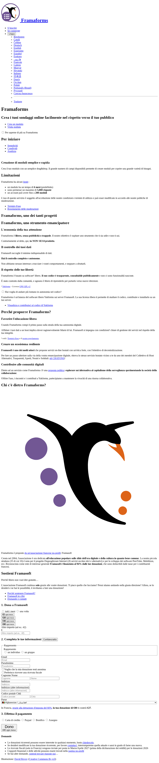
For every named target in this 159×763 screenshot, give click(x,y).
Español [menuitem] (18, 53)
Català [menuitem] (17, 39)
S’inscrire (12, 28)
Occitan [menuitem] (17, 82)
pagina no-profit (76, 751)
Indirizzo (5, 681)
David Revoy (21, 759)
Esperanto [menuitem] (18, 50)
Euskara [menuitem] (18, 56)
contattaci (72, 745)
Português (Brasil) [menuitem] (22, 88)
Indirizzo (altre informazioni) (15, 687)
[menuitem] (18, 101)
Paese (4, 699)
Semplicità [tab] (12, 145)
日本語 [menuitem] (17, 76)
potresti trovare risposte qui (42, 753)
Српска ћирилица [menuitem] (23, 93)
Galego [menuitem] (17, 65)
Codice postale (8, 693)
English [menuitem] (17, 48)
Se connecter (13, 30)
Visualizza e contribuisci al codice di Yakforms (30, 305)
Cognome (6, 675)
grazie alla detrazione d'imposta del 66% (32, 708)
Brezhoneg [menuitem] (19, 36)
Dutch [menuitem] (17, 79)
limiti (25, 182)
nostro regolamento (31, 338)
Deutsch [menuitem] (18, 45)
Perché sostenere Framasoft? (21, 593)
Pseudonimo (7, 663)
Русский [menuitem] (18, 90)
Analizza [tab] (11, 151)
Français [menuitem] (18, 62)
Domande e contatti (17, 599)
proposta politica (56, 370)
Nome (14, 675)
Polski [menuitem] (17, 85)
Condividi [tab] (12, 148)
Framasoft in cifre (16, 596)
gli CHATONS (57, 358)
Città (18, 693)
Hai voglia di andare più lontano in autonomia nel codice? (33, 292)
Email (4, 657)
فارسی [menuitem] (17, 59)
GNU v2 (24, 286)
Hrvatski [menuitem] (18, 70)
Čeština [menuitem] (17, 42)
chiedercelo (88, 742)
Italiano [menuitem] (17, 73)
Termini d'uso (13, 338)
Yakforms (6, 286)
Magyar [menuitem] (17, 67)
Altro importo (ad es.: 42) (13, 627)
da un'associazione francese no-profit (43, 553)
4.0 (42, 759)
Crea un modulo (15, 124)
